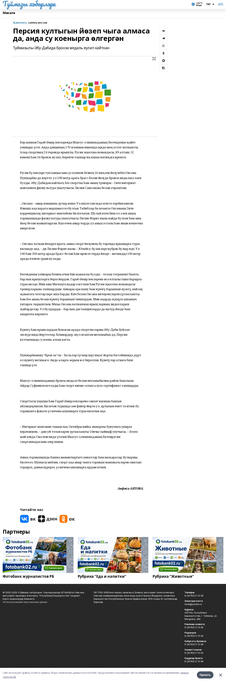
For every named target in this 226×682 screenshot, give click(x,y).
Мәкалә (9, 13)
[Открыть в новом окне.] (28, 519)
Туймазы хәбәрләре (29, 4)
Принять (205, 675)
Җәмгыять (20, 22)
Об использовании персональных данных (25, 602)
